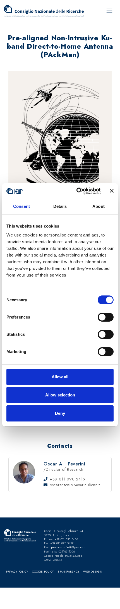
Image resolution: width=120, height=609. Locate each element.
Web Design (92, 572)
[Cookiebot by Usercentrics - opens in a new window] (77, 191)
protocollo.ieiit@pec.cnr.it (69, 547)
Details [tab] (60, 206)
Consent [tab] (21, 206)
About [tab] (98, 206)
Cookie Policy (43, 572)
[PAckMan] (45, 11)
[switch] (106, 317)
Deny (60, 413)
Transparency (68, 572)
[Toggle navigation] (109, 10)
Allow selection (60, 395)
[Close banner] (112, 191)
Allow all (60, 376)
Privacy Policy (17, 572)
